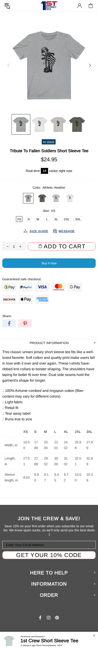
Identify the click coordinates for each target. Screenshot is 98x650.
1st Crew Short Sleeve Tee (49, 641)
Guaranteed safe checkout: (21, 279)
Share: (7, 316)
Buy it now (49, 263)
